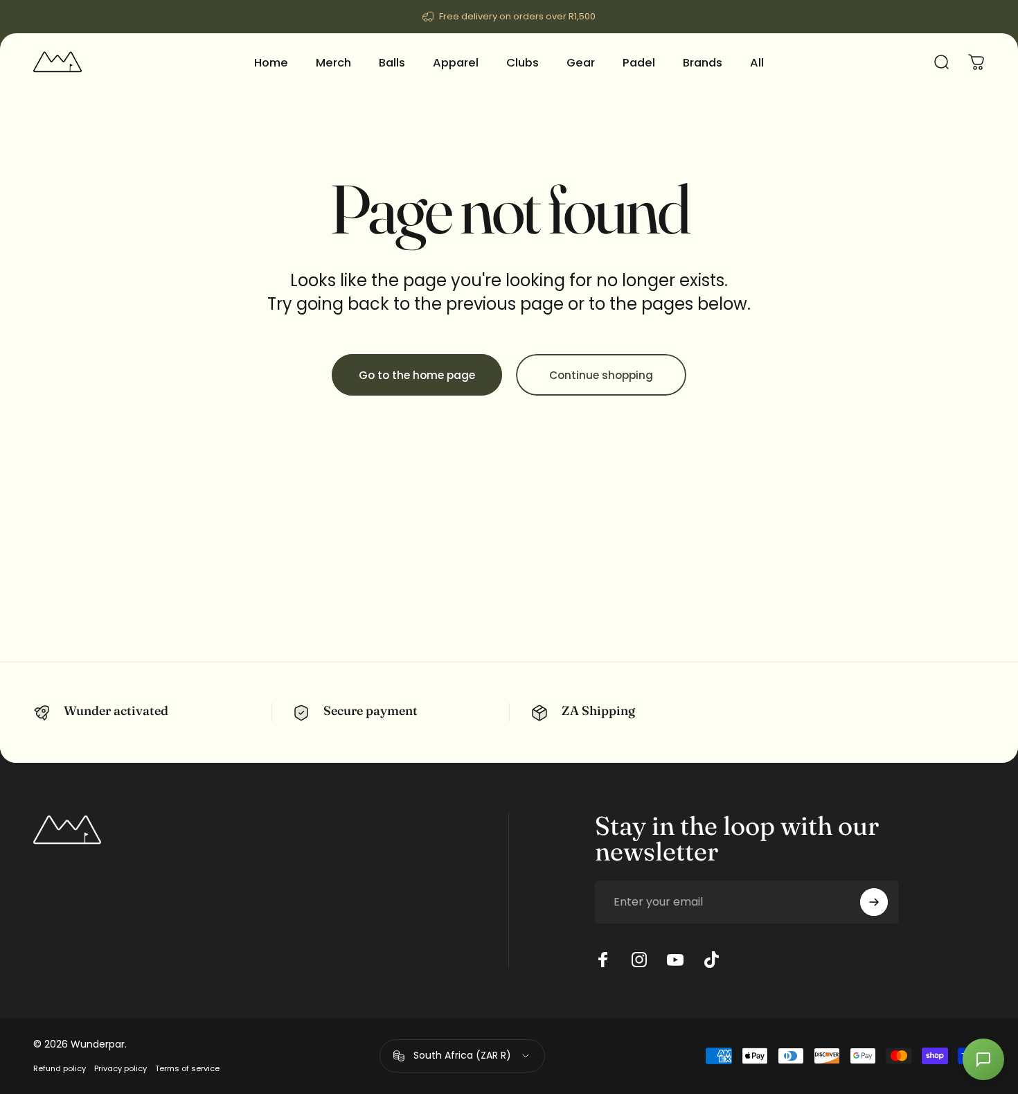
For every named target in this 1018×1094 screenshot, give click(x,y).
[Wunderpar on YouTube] (675, 959)
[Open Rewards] (983, 1059)
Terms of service (187, 1068)
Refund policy (59, 1068)
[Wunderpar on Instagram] (639, 959)
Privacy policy (120, 1068)
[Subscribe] (874, 902)
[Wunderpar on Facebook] (603, 959)
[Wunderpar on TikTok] (711, 959)
